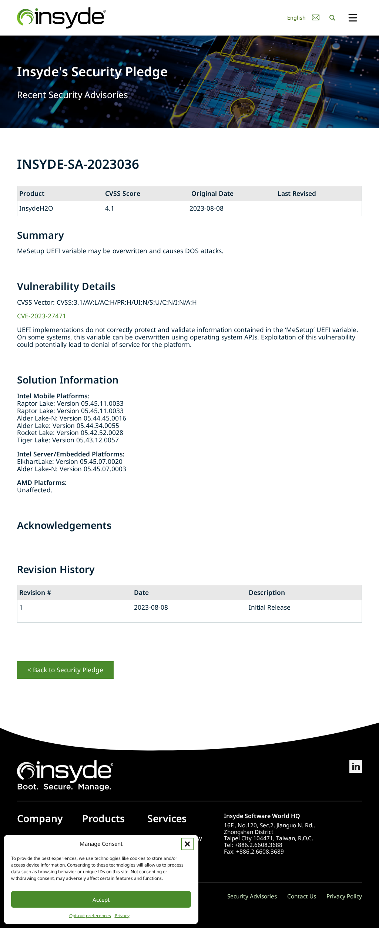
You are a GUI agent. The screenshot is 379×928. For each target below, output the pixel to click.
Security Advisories (252, 896)
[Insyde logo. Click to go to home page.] (61, 17)
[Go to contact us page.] (315, 17)
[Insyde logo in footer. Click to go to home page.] (65, 774)
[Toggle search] (332, 17)
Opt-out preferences (90, 915)
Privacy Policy (344, 896)
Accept (101, 899)
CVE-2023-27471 (41, 315)
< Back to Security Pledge (65, 669)
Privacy (122, 915)
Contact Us (301, 896)
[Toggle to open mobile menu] (352, 18)
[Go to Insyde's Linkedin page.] (355, 775)
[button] (187, 844)
